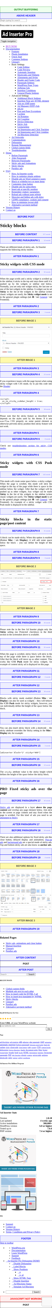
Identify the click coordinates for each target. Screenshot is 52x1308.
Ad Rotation (23, 116)
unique (15, 1058)
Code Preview (23, 69)
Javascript (48, 1053)
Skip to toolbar (6, 1243)
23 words (47, 374)
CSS (39, 1047)
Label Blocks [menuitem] (20, 1266)
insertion (40, 1053)
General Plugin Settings (28, 93)
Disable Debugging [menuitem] (22, 1263)
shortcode (4, 1058)
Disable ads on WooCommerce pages (29, 179)
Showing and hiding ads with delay (28, 197)
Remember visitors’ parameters (26, 192)
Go (49, 1029)
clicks (8, 1047)
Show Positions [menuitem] (21, 1269)
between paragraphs (36, 1045)
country (34, 1047)
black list (47, 1045)
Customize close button (22, 184)
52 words (47, 647)
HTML (26, 1052)
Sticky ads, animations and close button (24, 943)
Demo (8, 153)
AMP (42, 1042)
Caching (21, 114)
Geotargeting (23, 127)
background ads (15, 842)
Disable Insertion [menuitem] (21, 1281)
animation (48, 1042)
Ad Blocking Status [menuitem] (22, 1284)
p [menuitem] (20, 1272)
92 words (47, 272)
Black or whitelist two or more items (28, 181)
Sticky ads (5, 807)
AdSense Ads (23, 88)
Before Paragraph (20, 155)
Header (6, 386)
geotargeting (4, 1053)
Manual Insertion (13, 946)
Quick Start (17, 56)
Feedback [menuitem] (16, 1258)
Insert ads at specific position (25, 189)
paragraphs (4, 1055)
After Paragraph (19, 158)
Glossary (16, 62)
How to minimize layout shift (25, 202)
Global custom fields (21, 147)
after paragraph (34, 1042)
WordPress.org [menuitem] (18, 1248)
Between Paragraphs (21, 160)
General (43, 297)
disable (23, 1050)
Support (9, 1224)
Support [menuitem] (15, 1255)
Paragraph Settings (25, 82)
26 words (47, 623)
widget (20, 1058)
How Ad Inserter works (22, 173)
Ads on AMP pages (26, 103)
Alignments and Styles (27, 77)
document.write (32, 1050)
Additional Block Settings (29, 98)
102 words (46, 474)
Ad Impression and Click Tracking (33, 129)
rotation (29, 1055)
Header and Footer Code (28, 80)
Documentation (13, 49)
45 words (47, 800)
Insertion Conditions (26, 90)
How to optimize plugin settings (26, 176)
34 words (47, 830)
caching (2, 1047)
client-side (14, 1047)
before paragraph (22, 1045)
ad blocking (4, 1042)
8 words (47, 439)
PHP (9, 1055)
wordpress (26, 1058)
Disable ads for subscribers (24, 186)
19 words (47, 765)
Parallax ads (17, 168)
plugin (23, 1055)
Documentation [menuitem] (19, 1250)
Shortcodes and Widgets (28, 75)
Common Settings (20, 59)
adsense (26, 1042)
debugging (4, 1050)
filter (40, 1050)
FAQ (8, 171)
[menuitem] (29, 1292)
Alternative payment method (24, 205)
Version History (13, 207)
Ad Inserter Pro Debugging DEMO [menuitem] (24, 1261)
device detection (14, 1050)
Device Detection (25, 121)
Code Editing (23, 67)
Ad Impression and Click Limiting (33, 132)
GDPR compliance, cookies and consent (30, 199)
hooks (21, 1053)
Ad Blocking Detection (28, 134)
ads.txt (20, 108)
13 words (47, 240)
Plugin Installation (20, 54)
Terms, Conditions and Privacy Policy (23, 1232)
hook (16, 1053)
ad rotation (14, 1042)
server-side (37, 1055)
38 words (47, 409)
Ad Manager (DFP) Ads (28, 106)
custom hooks (46, 1047)
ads (20, 1042)
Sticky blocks (18, 166)
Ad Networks (18, 137)
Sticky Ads (22, 124)
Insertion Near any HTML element (33, 101)
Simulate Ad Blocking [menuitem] (24, 1286)
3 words (47, 746)
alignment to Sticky (8, 817)
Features (15, 51)
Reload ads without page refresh (26, 194)
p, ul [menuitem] (21, 1275)
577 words (46, 234)
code (29, 1047)
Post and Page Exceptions (29, 111)
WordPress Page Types (27, 85)
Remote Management (21, 145)
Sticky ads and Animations (24, 163)
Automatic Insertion (26, 72)
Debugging (17, 142)
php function (16, 1055)
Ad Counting (23, 119)
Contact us (10, 210)
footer (45, 1050)
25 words (47, 721)
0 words (47, 312)
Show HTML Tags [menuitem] (22, 1278)
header (11, 1053)
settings (45, 1055)
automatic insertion (8, 1045)
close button (23, 1047)
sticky (10, 1058)
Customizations (19, 140)
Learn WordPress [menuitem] (19, 1253)
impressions (33, 1053)
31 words (47, 531)
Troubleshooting (19, 150)
